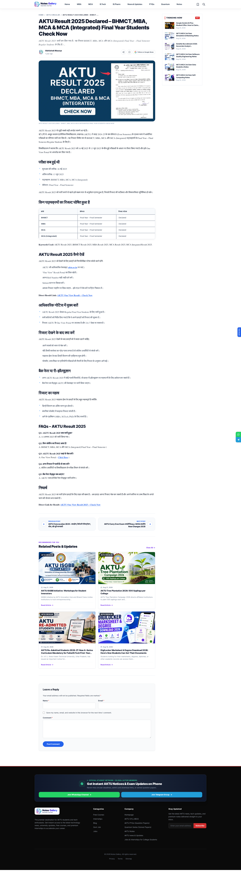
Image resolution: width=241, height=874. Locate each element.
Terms (120, 859)
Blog (95, 823)
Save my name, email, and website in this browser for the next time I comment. (79, 713)
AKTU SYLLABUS (132, 819)
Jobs (95, 831)
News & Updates (135, 4)
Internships (97, 819)
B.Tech (103, 4)
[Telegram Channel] (238, 439)
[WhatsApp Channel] (238, 434)
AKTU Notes (130, 831)
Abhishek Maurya (53, 50)
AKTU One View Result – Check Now (75, 295)
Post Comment (53, 744)
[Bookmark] (129, 52)
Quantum (165, 4)
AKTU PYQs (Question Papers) (137, 823)
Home (67, 4)
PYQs (151, 4)
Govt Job (97, 827)
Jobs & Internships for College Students (141, 839)
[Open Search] (203, 4)
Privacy (112, 859)
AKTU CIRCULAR (53, 15)
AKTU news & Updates (134, 835)
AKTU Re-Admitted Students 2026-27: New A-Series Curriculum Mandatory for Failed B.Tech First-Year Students (67, 653)
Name (46, 701)
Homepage (129, 815)
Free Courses (98, 815)
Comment (48, 718)
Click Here (63, 457)
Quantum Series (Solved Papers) (138, 827)
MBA (79, 4)
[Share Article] (123, 52)
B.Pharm (116, 4)
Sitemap (129, 859)
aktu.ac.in (72, 267)
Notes (179, 4)
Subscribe (200, 826)
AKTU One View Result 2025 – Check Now (80, 504)
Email (101, 701)
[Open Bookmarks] (197, 4)
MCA (90, 4)
